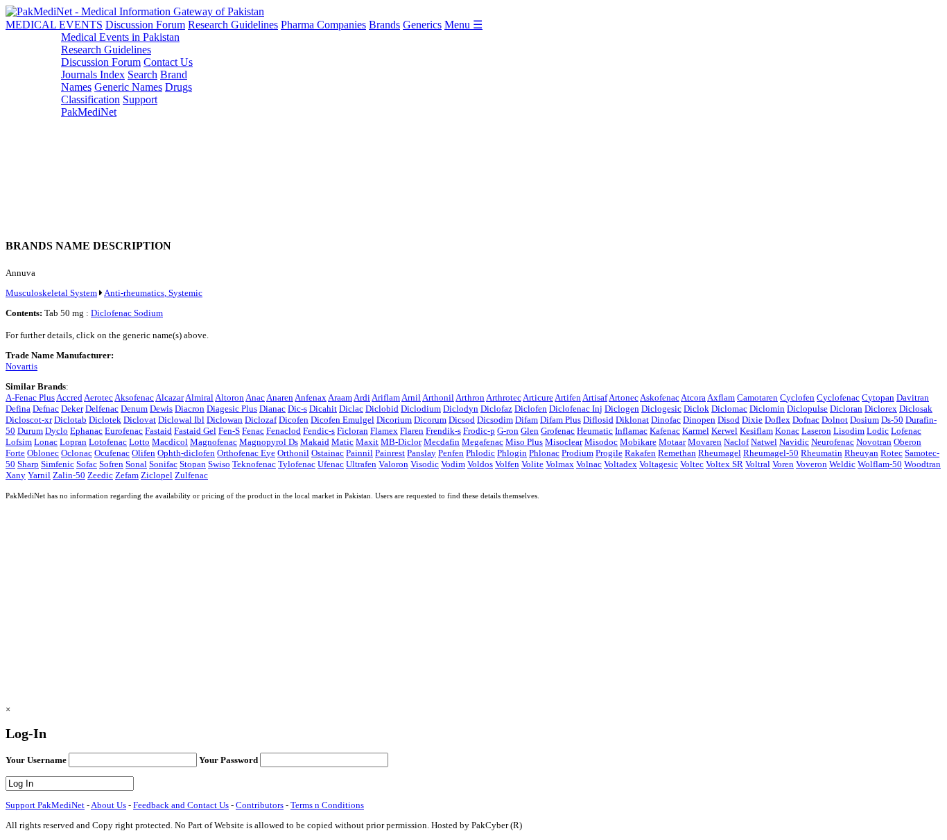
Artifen (568, 397)
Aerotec (98, 397)
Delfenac (102, 408)
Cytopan (878, 397)
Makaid (314, 442)
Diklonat (632, 419)
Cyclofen (797, 397)
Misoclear (563, 442)
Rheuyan (861, 453)
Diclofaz (496, 408)
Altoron (229, 397)
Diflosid (598, 419)
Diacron (190, 408)
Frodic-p (479, 431)
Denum (134, 408)
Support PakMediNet (109, 106)
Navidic (794, 442)
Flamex (384, 431)
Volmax (560, 464)
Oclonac (76, 453)
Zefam (127, 475)
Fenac (253, 431)
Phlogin (512, 453)
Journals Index (93, 74)
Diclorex (881, 408)
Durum (30, 431)
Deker (72, 408)
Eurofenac (124, 431)
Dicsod (462, 419)
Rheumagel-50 (771, 453)
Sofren (111, 464)
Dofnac (805, 419)
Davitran (912, 397)
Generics (422, 24)
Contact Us (168, 62)
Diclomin (767, 408)
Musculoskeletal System (51, 293)
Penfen (451, 453)
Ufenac (331, 464)
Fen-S (229, 431)
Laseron (816, 431)
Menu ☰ (463, 24)
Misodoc (601, 442)
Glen (530, 431)
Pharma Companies (323, 24)
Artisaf (594, 397)
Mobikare (638, 442)
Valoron (393, 464)
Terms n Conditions (327, 805)
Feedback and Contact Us (181, 805)
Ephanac (86, 431)
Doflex (777, 419)
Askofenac (659, 397)
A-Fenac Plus (30, 397)
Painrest (390, 453)
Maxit (367, 442)
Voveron (811, 464)
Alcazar (169, 397)
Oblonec (43, 453)
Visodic (424, 464)
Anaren (279, 397)
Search (142, 74)
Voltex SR (724, 464)
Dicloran (846, 408)
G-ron (508, 431)
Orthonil (293, 453)
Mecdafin (442, 442)
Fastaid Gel (195, 431)
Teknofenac (254, 464)
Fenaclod (283, 431)
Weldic (842, 464)
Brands (384, 24)
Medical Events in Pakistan (120, 37)
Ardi (362, 397)
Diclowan (225, 419)
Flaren (412, 431)
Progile (609, 453)
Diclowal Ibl (181, 419)
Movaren (705, 442)
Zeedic (100, 475)
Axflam (721, 397)
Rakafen (640, 453)
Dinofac (666, 419)
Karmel (695, 431)
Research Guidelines (233, 24)
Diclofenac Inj (575, 408)
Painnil (359, 453)
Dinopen (699, 419)
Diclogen (622, 408)
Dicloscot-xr (29, 419)
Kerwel (724, 431)
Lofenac (906, 431)
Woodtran (922, 464)
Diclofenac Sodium (127, 313)
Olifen (143, 453)
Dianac (272, 408)
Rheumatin (821, 453)
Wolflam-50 (880, 464)
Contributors (260, 805)
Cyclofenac (838, 397)
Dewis (161, 408)
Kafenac (665, 431)
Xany (16, 475)
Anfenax (311, 397)
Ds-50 (892, 419)
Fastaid (158, 431)
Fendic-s (319, 431)
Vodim (453, 464)
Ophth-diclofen (186, 453)
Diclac (351, 408)
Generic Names (128, 87)
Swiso (219, 464)
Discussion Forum (145, 24)
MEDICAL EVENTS (54, 24)
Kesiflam (756, 431)
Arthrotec (503, 397)
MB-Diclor (401, 442)
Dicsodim (495, 419)
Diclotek (105, 419)
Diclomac (729, 408)
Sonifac (163, 464)
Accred (69, 397)
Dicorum (430, 419)
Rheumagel (719, 453)
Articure (538, 397)
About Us (108, 805)
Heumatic (595, 431)
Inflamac (631, 431)
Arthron (470, 397)
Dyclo (56, 431)
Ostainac (327, 453)
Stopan (193, 464)
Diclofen (530, 408)
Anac (255, 397)
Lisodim (849, 431)
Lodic (878, 431)
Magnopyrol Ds (268, 442)
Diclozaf (261, 419)
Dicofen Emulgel (342, 419)
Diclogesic (661, 408)
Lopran (73, 442)
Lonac (46, 442)
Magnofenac (213, 442)
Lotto (139, 442)
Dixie (752, 419)
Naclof (736, 442)
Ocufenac (112, 453)
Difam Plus (560, 419)
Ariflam (386, 397)
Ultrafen (361, 464)
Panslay (421, 453)
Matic (342, 442)
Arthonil (438, 397)
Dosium (864, 419)
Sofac (86, 464)
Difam (526, 419)
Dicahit (323, 408)
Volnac (589, 464)
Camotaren (757, 397)
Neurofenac (832, 442)
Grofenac (558, 431)
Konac (787, 431)
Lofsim (19, 442)
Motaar (672, 442)
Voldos (480, 464)
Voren (783, 464)
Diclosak (915, 408)
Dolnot (835, 419)
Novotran (874, 442)
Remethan (677, 453)
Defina (18, 408)
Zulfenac (191, 475)
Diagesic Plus (232, 408)
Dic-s (297, 408)
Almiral (199, 397)
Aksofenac (134, 397)
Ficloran (352, 431)
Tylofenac (296, 464)
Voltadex (620, 464)
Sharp (28, 464)
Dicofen (294, 419)
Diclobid (382, 408)
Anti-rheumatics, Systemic (153, 293)
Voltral (757, 464)
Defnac (46, 408)
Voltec (692, 464)
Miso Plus (524, 442)
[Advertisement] (421, 128)
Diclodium (421, 408)
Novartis (21, 366)
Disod (729, 419)
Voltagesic (658, 464)
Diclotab (70, 419)
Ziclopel (157, 475)
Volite (532, 464)
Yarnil (39, 475)
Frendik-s (443, 431)
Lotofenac (108, 442)
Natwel (764, 442)
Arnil (411, 397)
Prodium (577, 453)
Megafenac (482, 442)
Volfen (507, 464)
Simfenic (57, 464)
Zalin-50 (69, 475)
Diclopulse (807, 408)
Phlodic (480, 453)
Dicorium (394, 419)
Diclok (696, 408)
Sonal (136, 464)
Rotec (891, 453)
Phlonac (544, 453)
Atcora (693, 397)
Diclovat (139, 419)
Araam (340, 397)
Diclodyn (460, 408)
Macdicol (170, 442)
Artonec (623, 397)
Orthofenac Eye (246, 453)
